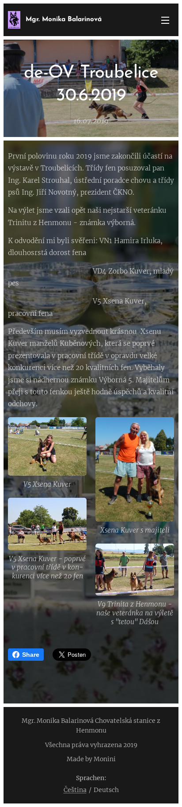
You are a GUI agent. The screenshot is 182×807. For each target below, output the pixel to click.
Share (30, 654)
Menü (165, 20)
